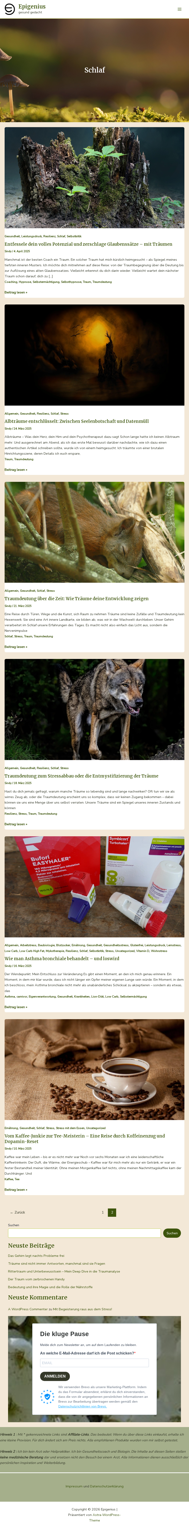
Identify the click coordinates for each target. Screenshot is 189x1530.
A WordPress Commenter (28, 1309)
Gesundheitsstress (116, 945)
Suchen (13, 1225)
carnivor (22, 997)
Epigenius (32, 6)
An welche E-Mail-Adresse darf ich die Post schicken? (87, 1353)
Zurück (17, 1212)
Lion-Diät (97, 997)
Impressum (74, 1486)
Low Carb (11, 951)
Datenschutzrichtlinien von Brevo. (82, 1406)
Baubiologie (46, 945)
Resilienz (49, 236)
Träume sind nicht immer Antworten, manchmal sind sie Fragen (56, 1263)
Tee (17, 1179)
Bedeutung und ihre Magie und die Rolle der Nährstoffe (50, 1287)
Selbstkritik (74, 236)
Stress (64, 414)
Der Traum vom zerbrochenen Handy (36, 1279)
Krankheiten (82, 997)
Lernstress (174, 945)
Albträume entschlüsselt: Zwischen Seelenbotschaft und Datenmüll (77, 421)
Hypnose (25, 282)
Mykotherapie (55, 951)
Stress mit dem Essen (70, 1128)
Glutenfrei (136, 945)
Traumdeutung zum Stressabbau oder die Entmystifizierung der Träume (81, 776)
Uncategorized (125, 951)
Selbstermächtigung (46, 282)
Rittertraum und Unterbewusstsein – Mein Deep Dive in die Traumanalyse (64, 1271)
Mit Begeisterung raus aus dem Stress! (82, 1309)
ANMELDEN (55, 1376)
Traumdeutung (102, 282)
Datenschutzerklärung (107, 1486)
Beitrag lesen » (16, 292)
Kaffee (9, 1179)
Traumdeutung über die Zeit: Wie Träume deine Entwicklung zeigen (77, 598)
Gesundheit (12, 236)
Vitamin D (142, 951)
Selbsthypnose (71, 282)
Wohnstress (159, 951)
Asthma (10, 997)
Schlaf (61, 236)
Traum (87, 282)
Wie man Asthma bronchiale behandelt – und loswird (62, 958)
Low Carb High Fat (31, 951)
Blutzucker (63, 945)
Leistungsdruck (31, 236)
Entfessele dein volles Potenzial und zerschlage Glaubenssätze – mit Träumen (88, 244)
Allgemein (11, 414)
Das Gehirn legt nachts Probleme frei (36, 1255)
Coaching (11, 282)
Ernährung (78, 945)
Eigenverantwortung (42, 997)
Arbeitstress (28, 945)
